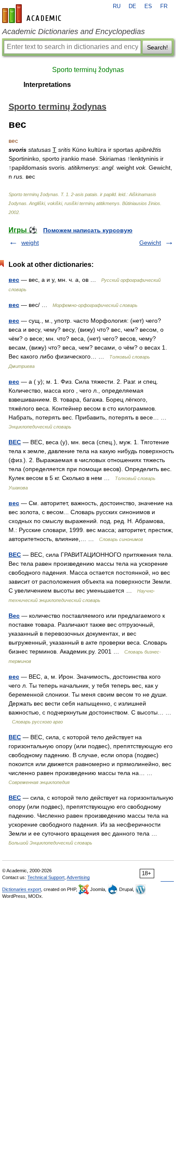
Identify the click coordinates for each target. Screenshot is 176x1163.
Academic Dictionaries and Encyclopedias (73, 31)
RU (116, 6)
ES (148, 6)
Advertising (78, 877)
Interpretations (47, 84)
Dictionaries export (21, 889)
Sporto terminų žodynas (88, 69)
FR (163, 6)
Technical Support (46, 877)
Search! (157, 47)
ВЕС (15, 442)
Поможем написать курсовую (87, 230)
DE (132, 6)
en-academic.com (33, 13)
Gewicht (150, 242)
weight (30, 242)
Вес (14, 615)
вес (14, 279)
